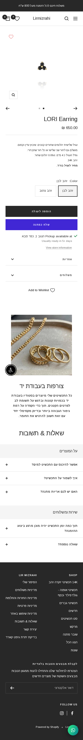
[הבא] (7, 108)
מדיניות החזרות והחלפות (21, 598)
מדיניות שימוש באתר (23, 613)
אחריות (67, 259)
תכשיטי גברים (68, 603)
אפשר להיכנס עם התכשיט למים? (54, 464)
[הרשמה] (12, 688)
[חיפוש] (67, 19)
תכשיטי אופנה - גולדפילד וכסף (67, 592)
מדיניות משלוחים (26, 590)
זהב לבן (67, 190)
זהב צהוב (45, 190)
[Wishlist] (17, 18)
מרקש (73, 626)
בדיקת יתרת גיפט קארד (21, 637)
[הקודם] (75, 108)
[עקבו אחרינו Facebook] (72, 713)
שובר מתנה (70, 634)
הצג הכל (71, 642)
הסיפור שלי (30, 582)
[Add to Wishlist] (11, 36)
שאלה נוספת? (67, 544)
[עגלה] (8, 19)
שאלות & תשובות (26, 621)
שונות (74, 650)
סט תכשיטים (69, 618)
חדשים (73, 611)
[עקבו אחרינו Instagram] (61, 713)
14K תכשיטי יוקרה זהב (63, 582)
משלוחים (66, 275)
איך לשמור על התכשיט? (60, 478)
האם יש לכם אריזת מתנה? (58, 491)
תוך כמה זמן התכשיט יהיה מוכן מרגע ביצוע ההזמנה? (47, 528)
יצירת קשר (30, 629)
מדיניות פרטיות (27, 605)
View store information (59, 247)
